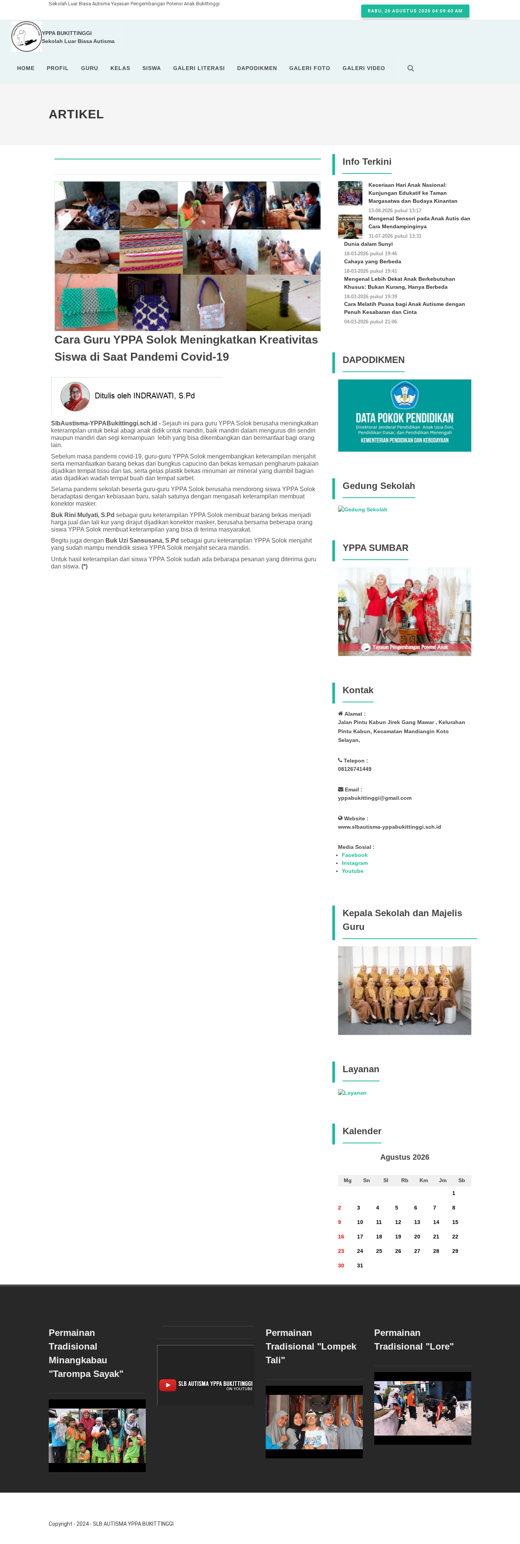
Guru (89, 68)
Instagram (355, 863)
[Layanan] (352, 1092)
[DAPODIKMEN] (404, 415)
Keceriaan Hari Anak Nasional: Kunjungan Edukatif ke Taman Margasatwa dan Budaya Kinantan (413, 193)
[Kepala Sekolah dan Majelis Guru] (404, 990)
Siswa (151, 68)
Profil (58, 68)
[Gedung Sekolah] (363, 509)
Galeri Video (364, 68)
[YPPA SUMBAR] (404, 611)
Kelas (120, 68)
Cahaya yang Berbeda (372, 261)
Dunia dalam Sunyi (368, 244)
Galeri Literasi (199, 68)
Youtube (353, 871)
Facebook (355, 855)
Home (26, 68)
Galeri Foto (309, 68)
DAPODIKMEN (257, 68)
